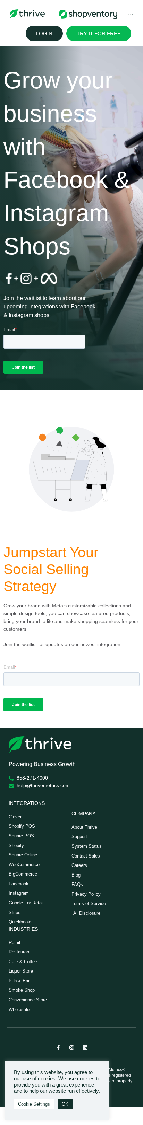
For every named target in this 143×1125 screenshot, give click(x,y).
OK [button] (65, 1104)
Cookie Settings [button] (34, 1104)
